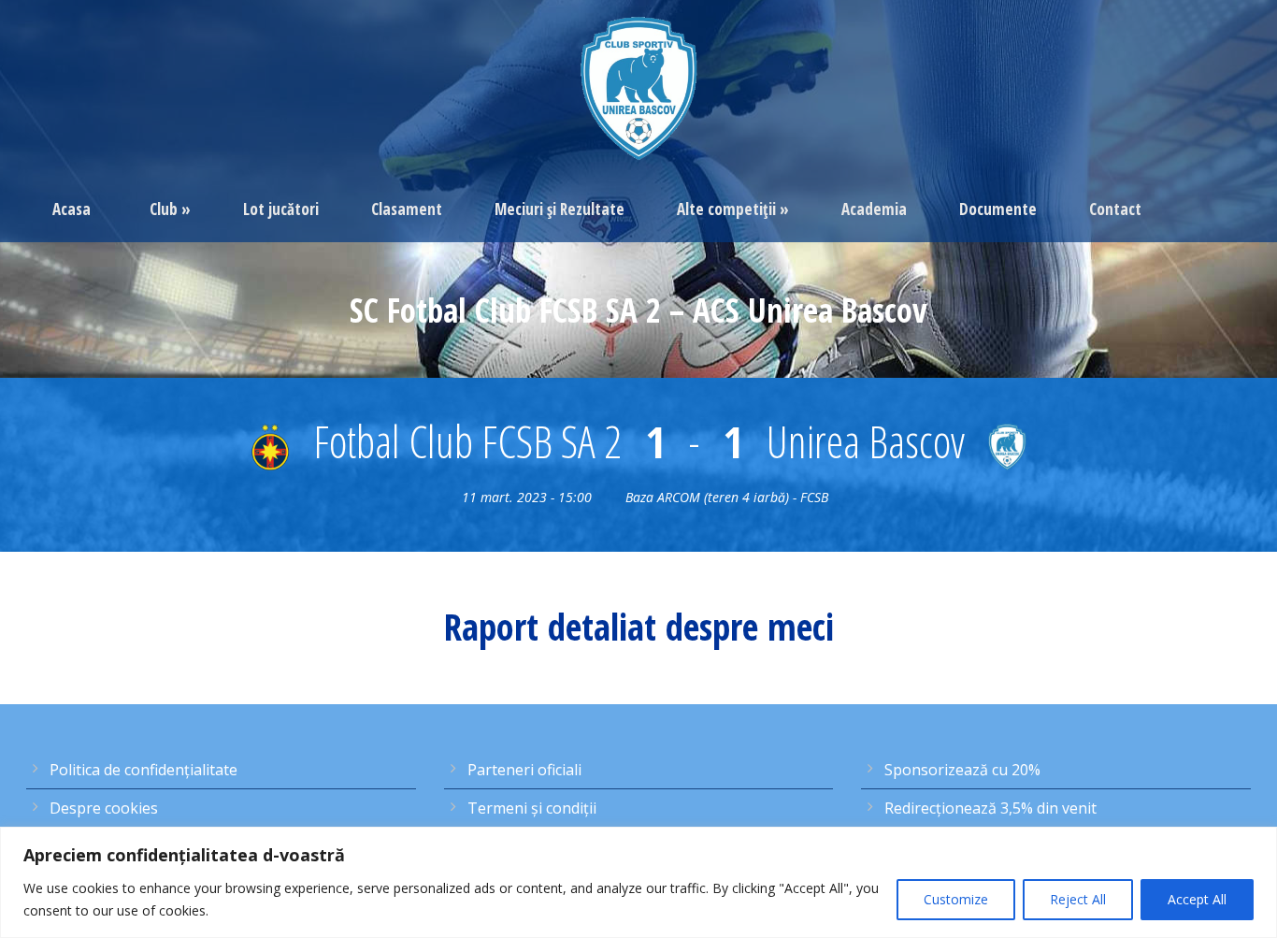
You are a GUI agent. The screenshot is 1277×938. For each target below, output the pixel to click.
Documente (998, 209)
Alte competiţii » (733, 209)
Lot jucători (281, 209)
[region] (638, 882)
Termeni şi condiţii (531, 808)
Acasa (71, 209)
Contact (1115, 209)
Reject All (1078, 899)
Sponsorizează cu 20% (962, 769)
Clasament (406, 209)
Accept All (1197, 899)
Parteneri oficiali (524, 769)
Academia (874, 209)
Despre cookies (104, 808)
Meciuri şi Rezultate (559, 209)
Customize (956, 899)
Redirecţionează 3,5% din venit (990, 808)
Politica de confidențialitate (143, 769)
